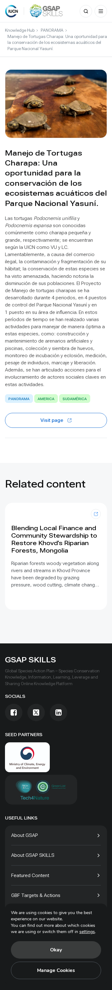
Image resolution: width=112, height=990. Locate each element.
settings (87, 932)
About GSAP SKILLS (32, 855)
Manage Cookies (56, 970)
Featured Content (30, 875)
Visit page (51, 420)
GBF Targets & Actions (35, 895)
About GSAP (24, 835)
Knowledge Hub (20, 30)
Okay (56, 949)
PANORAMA (52, 30)
